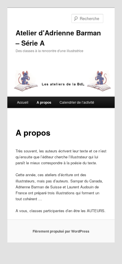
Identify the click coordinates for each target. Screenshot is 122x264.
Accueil (22, 102)
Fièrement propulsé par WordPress (61, 231)
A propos (44, 102)
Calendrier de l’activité (77, 102)
